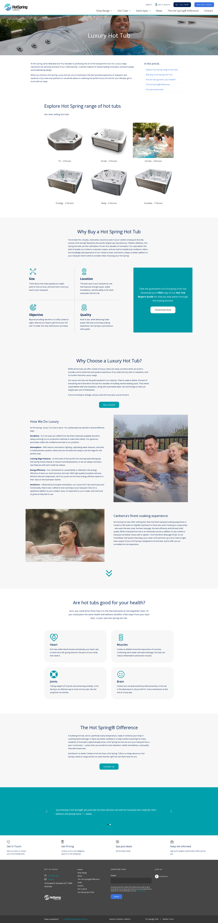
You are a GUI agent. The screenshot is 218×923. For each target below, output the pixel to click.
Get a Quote (109, 404)
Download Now (163, 309)
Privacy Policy (141, 891)
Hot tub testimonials (154, 89)
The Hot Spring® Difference (183, 10)
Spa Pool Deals (204, 5)
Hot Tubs (123, 10)
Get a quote (82, 889)
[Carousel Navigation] (109, 811)
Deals (80, 882)
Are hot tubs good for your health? (161, 79)
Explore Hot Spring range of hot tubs (162, 69)
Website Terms (168, 919)
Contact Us (109, 766)
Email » (51, 879)
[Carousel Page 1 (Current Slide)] (107, 824)
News (159, 10)
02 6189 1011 (53, 875)
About (80, 876)
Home (80, 869)
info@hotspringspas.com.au (75, 919)
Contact (208, 10)
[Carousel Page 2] (110, 824)
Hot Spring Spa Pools (86, 892)
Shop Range (103, 10)
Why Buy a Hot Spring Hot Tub (159, 74)
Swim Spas (142, 10)
